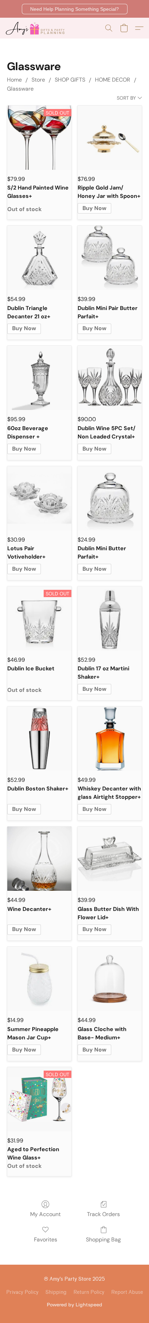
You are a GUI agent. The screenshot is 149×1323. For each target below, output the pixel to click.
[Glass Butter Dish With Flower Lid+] (110, 859)
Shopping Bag (103, 1239)
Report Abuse (127, 1292)
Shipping (56, 1292)
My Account (45, 1214)
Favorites (45, 1239)
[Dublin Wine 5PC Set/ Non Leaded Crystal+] (110, 378)
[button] (75, 9)
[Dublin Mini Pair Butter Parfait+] (110, 258)
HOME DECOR (112, 79)
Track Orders (103, 1214)
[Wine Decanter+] (39, 859)
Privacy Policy (22, 1292)
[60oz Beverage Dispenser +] (39, 378)
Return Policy (88, 1292)
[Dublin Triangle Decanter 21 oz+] (39, 258)
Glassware (20, 88)
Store (38, 79)
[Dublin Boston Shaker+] (39, 738)
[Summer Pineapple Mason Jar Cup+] (39, 979)
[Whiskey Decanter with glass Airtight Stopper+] (110, 738)
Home (14, 79)
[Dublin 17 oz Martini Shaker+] (110, 618)
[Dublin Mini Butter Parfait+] (110, 498)
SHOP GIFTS (70, 79)
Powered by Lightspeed (74, 1304)
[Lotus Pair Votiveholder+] (39, 498)
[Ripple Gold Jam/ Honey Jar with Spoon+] (110, 138)
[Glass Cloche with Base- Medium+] (110, 979)
